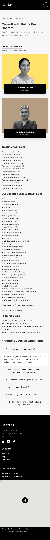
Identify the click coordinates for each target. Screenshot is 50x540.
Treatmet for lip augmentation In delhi (14, 177)
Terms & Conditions (8, 529)
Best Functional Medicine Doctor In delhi (15, 300)
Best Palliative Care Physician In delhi (14, 272)
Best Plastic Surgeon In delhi (11, 266)
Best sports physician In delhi (11, 249)
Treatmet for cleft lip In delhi (11, 171)
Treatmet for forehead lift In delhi (12, 157)
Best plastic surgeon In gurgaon (12, 310)
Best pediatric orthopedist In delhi (12, 277)
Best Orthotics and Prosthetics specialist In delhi (17, 289)
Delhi (10, 18)
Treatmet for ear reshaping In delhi (13, 163)
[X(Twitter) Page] (14, 441)
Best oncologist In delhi (9, 227)
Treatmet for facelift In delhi (11, 152)
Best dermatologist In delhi (10, 218)
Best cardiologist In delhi (10, 199)
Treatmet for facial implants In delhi (13, 169)
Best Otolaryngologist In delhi (11, 232)
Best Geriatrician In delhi (10, 286)
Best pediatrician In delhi (10, 204)
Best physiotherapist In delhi (11, 230)
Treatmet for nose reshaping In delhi (13, 166)
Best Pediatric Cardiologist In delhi (13, 294)
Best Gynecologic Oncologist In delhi (14, 275)
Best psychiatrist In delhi (10, 213)
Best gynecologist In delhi (10, 238)
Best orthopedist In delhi (9, 221)
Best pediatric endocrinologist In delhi (14, 252)
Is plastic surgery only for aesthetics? (22, 394)
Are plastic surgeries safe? (17, 387)
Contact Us (6, 460)
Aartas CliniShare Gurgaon (14, 50)
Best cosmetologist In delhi (10, 261)
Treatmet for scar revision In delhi (12, 188)
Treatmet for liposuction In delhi (12, 186)
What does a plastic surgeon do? (20, 349)
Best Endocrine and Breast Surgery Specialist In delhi (19, 291)
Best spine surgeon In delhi (10, 224)
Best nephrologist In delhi (10, 235)
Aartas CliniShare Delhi (12, 46)
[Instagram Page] (3, 441)
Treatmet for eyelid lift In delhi (11, 160)
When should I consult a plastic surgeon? (24, 380)
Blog (3, 457)
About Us (5, 454)
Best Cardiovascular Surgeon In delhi (14, 263)
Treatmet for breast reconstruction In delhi (15, 180)
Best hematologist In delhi (10, 210)
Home (4, 18)
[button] (45, 4)
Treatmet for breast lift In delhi (11, 183)
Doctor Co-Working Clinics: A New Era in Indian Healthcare (21, 332)
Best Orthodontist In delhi (10, 280)
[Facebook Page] (8, 441)
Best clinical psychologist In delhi (12, 247)
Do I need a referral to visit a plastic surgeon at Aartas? (25, 403)
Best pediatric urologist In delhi (12, 255)
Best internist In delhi (8, 202)
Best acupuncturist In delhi (10, 269)
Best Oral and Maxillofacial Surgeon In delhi (16, 241)
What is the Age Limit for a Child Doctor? (15, 324)
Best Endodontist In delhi (10, 283)
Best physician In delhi (9, 207)
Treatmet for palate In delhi (10, 174)
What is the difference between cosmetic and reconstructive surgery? (25, 371)
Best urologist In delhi (9, 216)
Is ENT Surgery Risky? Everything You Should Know (18, 321)
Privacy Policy (24, 529)
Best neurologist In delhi (9, 244)
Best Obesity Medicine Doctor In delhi (14, 297)
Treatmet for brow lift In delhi (11, 155)
